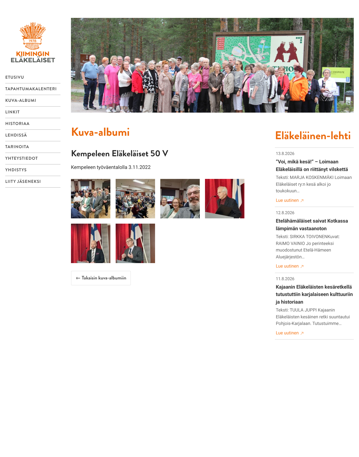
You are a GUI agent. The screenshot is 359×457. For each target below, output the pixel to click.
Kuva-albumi (20, 101)
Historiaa (17, 124)
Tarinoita (17, 147)
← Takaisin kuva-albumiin (101, 278)
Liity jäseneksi (23, 182)
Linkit (12, 112)
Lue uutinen (287, 200)
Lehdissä (16, 135)
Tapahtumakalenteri (31, 89)
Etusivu (14, 77)
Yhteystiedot (21, 158)
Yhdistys (16, 170)
